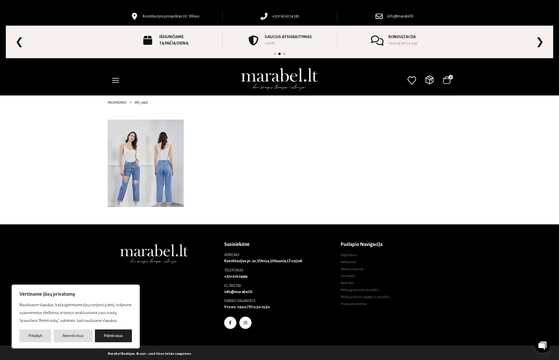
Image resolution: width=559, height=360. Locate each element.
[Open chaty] (543, 345)
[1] (275, 54)
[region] (76, 316)
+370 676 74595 (235, 276)
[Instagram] (245, 323)
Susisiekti (348, 276)
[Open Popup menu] (115, 80)
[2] (279, 54)
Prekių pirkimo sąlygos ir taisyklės (365, 297)
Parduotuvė (348, 262)
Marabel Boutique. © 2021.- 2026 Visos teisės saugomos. (150, 353)
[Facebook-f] (230, 323)
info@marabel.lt (238, 292)
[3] (284, 54)
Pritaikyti (35, 336)
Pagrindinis (349, 255)
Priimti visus (113, 336)
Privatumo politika (354, 304)
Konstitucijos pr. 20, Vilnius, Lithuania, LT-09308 (263, 261)
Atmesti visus (73, 336)
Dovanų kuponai (352, 269)
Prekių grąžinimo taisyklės (360, 290)
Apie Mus (347, 283)
